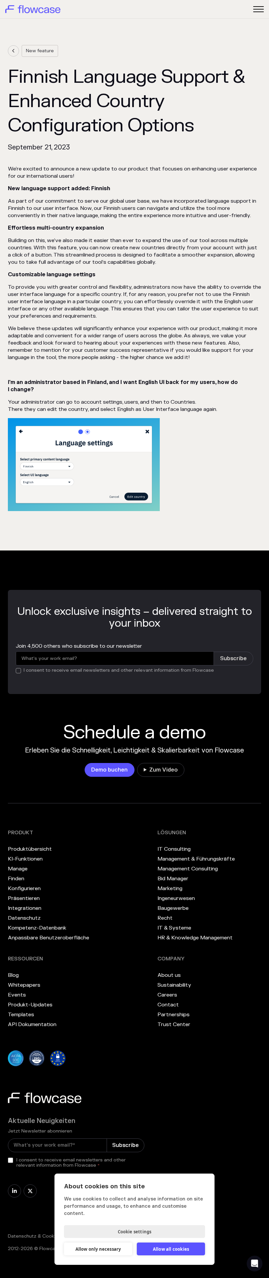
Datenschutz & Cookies (34, 1236)
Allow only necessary (98, 1249)
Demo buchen (109, 770)
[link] (13, 50)
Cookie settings (135, 1232)
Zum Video (163, 770)
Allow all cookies (171, 1249)
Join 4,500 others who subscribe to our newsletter (79, 646)
